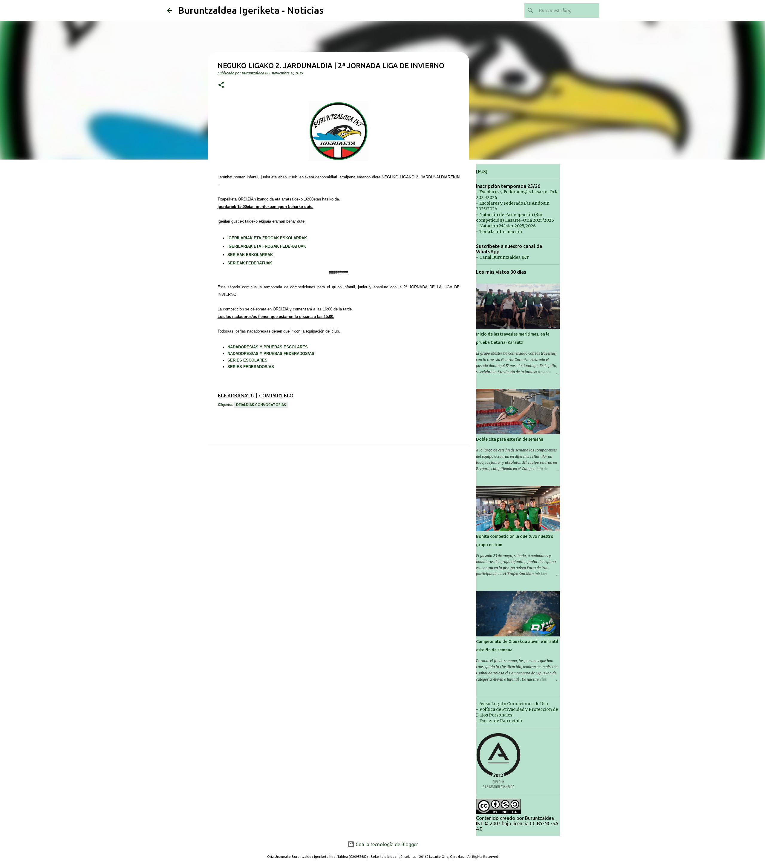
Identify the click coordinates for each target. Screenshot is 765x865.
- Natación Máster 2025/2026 (506, 226)
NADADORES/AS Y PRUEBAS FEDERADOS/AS (270, 353)
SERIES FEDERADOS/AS (250, 367)
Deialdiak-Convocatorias (261, 405)
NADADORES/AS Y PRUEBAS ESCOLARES (267, 347)
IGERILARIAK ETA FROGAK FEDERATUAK (266, 246)
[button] (221, 85)
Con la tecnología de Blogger (386, 844)
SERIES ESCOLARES (247, 360)
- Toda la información (499, 231)
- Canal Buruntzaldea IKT (502, 257)
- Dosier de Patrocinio (499, 720)
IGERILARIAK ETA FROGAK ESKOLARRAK (267, 238)
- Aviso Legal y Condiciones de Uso (512, 703)
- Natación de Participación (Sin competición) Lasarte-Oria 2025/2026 (515, 217)
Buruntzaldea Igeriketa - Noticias (251, 10)
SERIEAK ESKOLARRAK (250, 254)
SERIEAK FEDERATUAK (249, 263)
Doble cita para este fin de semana (509, 439)
